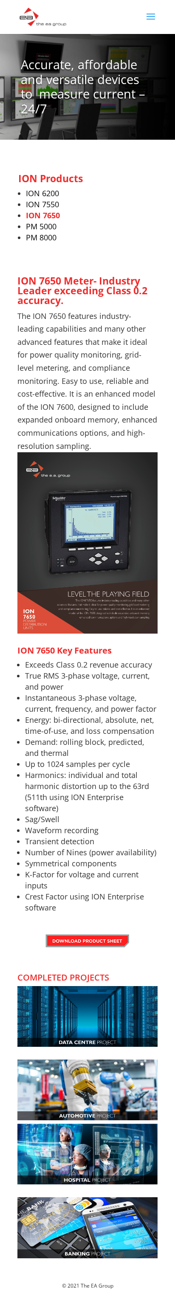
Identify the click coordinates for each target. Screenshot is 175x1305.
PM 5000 (41, 226)
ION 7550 (42, 204)
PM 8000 (41, 237)
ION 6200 (42, 193)
